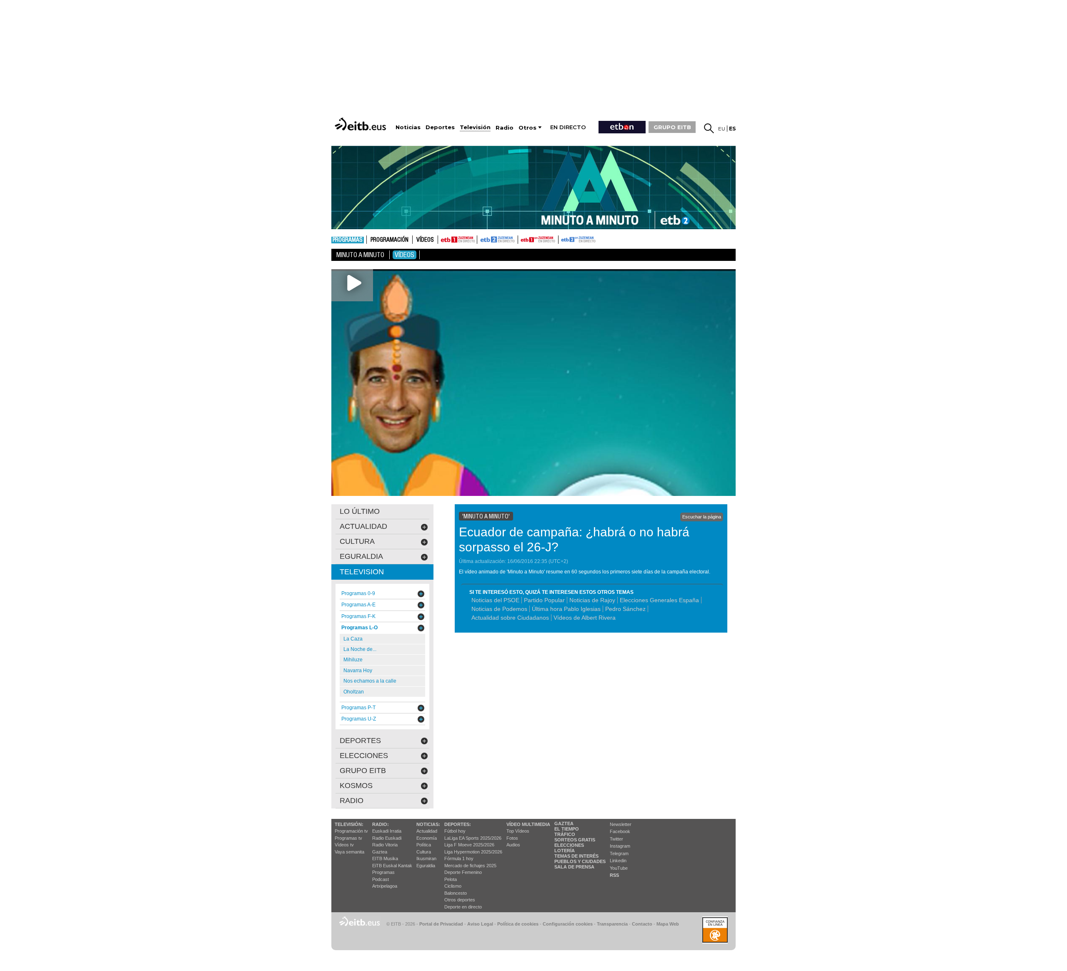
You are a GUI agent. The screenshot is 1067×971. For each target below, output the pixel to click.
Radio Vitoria (385, 844)
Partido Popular (544, 600)
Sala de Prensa (574, 866)
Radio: (380, 824)
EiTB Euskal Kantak (392, 865)
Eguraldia (425, 865)
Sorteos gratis (574, 839)
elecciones (364, 755)
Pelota (450, 879)
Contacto (642, 923)
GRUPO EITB (672, 127)
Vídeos (425, 240)
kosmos (356, 785)
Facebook (620, 831)
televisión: (349, 824)
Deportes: (457, 824)
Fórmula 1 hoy (458, 858)
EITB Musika (385, 858)
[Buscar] (709, 128)
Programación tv (351, 830)
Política (423, 844)
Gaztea (379, 851)
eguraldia (361, 556)
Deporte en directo (463, 906)
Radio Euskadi (386, 838)
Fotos (512, 838)
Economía (426, 838)
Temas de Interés (576, 855)
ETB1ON (522, 238)
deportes (360, 740)
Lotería (564, 850)
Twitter (616, 838)
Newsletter (620, 824)
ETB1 (457, 239)
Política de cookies (518, 923)
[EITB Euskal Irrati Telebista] (361, 124)
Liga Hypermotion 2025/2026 (473, 851)
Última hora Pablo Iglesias (566, 609)
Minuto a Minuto (360, 254)
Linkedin (618, 860)
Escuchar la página (701, 516)
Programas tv (348, 838)
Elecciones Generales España (659, 600)
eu (721, 128)
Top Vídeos (517, 830)
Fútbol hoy (455, 830)
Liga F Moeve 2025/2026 (469, 844)
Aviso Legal (480, 923)
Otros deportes (459, 899)
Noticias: (428, 824)
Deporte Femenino (463, 872)
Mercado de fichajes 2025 (470, 865)
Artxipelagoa (384, 885)
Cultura (423, 851)
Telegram (619, 853)
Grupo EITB (363, 770)
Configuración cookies (568, 923)
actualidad (363, 526)
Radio (351, 800)
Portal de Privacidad (441, 923)
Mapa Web (667, 923)
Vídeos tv (344, 844)
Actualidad (426, 830)
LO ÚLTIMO (360, 511)
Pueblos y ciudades (580, 861)
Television (362, 572)
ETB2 (497, 239)
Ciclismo (452, 885)
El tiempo (566, 828)
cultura (357, 541)
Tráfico (564, 834)
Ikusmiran (426, 858)
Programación (389, 240)
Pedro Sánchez (625, 609)
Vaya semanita (349, 851)
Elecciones (569, 845)
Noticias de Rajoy (592, 600)
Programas (348, 240)
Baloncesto (455, 893)
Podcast (380, 879)
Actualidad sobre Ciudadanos (510, 617)
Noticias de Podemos (499, 609)
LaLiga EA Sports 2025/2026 (472, 838)
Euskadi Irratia (386, 830)
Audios (513, 844)
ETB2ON (562, 238)
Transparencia (612, 923)
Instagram (620, 845)
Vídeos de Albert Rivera (585, 617)
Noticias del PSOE (495, 600)
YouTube (619, 868)
